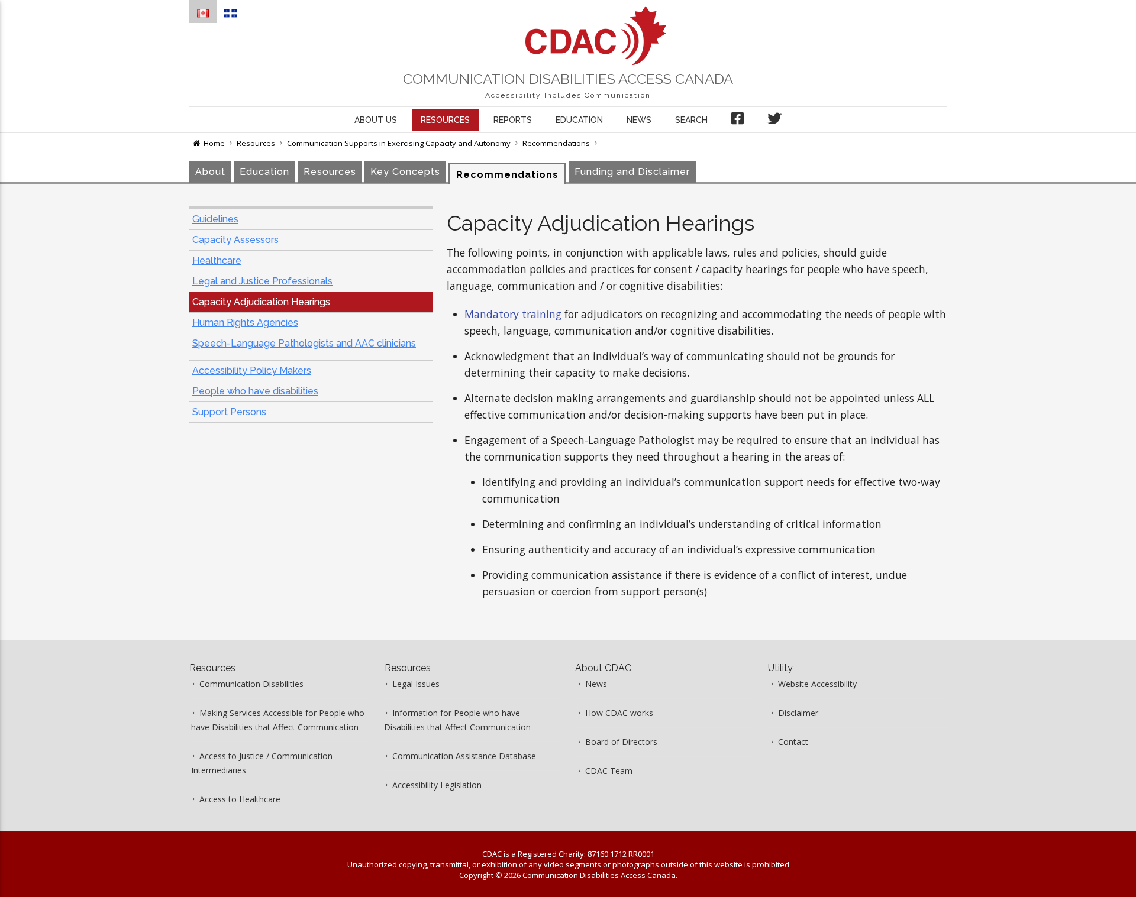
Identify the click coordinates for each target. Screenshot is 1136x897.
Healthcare (216, 260)
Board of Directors (621, 741)
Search (691, 120)
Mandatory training (512, 314)
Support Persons (229, 411)
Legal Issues (416, 683)
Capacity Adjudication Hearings (261, 301)
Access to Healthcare (239, 799)
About (210, 171)
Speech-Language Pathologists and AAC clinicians (304, 343)
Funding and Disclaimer (632, 171)
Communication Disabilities (251, 683)
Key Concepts (405, 171)
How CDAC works (619, 712)
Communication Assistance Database (464, 756)
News (639, 120)
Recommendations (556, 143)
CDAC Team (608, 770)
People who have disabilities (255, 391)
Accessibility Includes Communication (568, 95)
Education (579, 120)
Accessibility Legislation (437, 785)
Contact (793, 741)
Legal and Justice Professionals (262, 281)
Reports (512, 120)
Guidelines (215, 219)
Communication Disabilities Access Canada (568, 79)
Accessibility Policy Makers (251, 370)
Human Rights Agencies (245, 322)
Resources (445, 120)
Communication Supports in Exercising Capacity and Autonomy (399, 143)
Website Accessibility (817, 683)
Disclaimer (798, 712)
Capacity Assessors (235, 239)
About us (375, 120)
